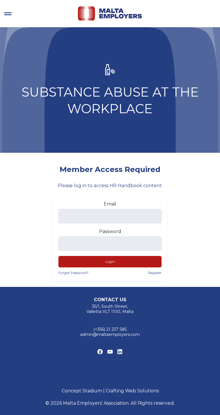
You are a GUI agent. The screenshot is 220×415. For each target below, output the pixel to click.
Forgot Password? (73, 273)
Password (110, 231)
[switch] (8, 13)
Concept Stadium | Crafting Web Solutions (110, 391)
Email (110, 204)
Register (155, 273)
